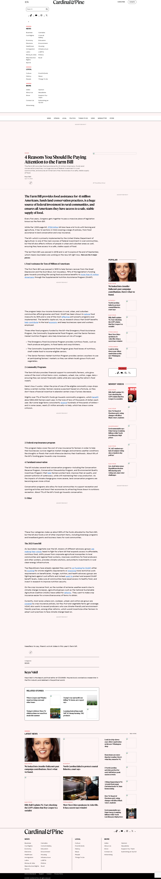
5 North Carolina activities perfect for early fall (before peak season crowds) (112, 771)
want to (69, 576)
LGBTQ (41, 52)
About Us (29, 92)
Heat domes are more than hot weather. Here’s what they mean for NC (113, 757)
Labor (28, 52)
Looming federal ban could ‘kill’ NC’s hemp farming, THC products (73, 713)
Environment (43, 43)
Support (41, 874)
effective (66, 317)
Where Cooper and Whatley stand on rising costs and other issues (36, 700)
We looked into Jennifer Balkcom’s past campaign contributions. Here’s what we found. (42, 769)
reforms (67, 593)
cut (73, 568)
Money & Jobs (31, 55)
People (28, 79)
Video (28, 89)
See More (133, 733)
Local (64, 118)
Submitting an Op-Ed (128, 851)
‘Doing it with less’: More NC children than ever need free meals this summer (37, 713)
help (27, 322)
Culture (28, 73)
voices (39, 552)
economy (53, 322)
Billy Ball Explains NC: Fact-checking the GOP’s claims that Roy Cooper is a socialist (115, 322)
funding (78, 568)
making (28, 552)
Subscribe (121, 2)
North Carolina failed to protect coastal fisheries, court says (114, 306)
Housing (41, 46)
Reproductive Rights (32, 866)
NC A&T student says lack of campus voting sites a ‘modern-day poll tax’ (116, 451)
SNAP (88, 568)
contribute (33, 322)
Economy (29, 40)
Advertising (30, 105)
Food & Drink (43, 73)
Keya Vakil (28, 176)
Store (28, 95)
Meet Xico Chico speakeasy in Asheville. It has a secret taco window (115, 337)
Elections (29, 43)
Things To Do (43, 79)
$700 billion (53, 227)
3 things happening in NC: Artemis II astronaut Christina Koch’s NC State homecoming (114, 785)
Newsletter (42, 92)
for (83, 568)
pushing (30, 571)
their (33, 552)
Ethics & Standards (30, 874)
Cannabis (41, 32)
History (28, 76)
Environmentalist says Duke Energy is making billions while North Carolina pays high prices (116, 433)
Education (42, 40)
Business (29, 32)
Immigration (30, 49)
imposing (72, 571)
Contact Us (30, 100)
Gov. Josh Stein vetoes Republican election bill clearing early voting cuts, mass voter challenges (116, 470)
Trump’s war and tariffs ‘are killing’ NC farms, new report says (73, 700)
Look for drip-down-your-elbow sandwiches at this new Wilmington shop (114, 353)
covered (28, 604)
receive (64, 403)
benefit (95, 397)
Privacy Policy (58, 874)
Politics (41, 55)
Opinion (41, 89)
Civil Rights (30, 35)
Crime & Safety (46, 846)
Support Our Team (128, 849)
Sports (28, 62)
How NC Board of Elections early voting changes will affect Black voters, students (116, 414)
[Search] (46, 9)
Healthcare (30, 46)
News (40, 76)
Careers (49, 874)
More (106, 839)
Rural (40, 57)
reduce (87, 314)
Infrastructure (43, 49)
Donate (132, 2)
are (92, 549)
